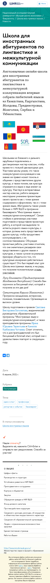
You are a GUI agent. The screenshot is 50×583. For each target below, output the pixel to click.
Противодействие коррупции (17, 508)
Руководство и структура (15, 477)
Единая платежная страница (16, 531)
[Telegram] (8, 355)
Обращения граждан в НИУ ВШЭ (18, 499)
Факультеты (9, 18)
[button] (18, 465)
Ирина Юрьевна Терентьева (20, 324)
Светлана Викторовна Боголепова (24, 309)
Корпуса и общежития (13, 490)
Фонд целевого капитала (15, 504)
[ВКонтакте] (4, 355)
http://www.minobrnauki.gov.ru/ (17, 548)
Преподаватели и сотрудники (17, 486)
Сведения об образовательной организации (23, 519)
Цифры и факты (10, 473)
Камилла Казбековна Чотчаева (20, 328)
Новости (7, 21)
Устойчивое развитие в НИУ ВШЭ (18, 482)
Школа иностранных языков (30, 18)
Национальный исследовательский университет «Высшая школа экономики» (22, 14)
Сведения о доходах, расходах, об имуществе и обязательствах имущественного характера (24, 514)
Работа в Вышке (10, 535)
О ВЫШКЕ (9, 468)
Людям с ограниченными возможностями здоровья (22, 525)
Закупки (7, 495)
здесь (21, 566)
